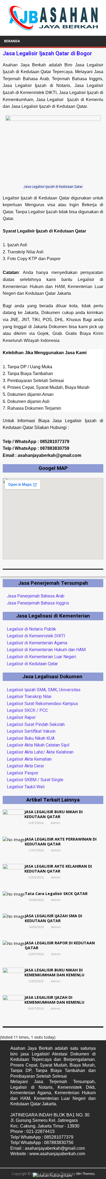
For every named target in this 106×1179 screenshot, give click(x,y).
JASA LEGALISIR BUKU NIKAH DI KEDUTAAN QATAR (53, 814)
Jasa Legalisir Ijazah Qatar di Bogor (47, 53)
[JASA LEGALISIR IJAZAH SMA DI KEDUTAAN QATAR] (14, 916)
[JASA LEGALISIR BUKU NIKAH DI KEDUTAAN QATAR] (13, 822)
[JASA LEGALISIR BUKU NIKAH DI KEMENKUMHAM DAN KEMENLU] (13, 980)
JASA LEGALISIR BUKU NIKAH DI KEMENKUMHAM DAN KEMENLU (54, 972)
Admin (55, 823)
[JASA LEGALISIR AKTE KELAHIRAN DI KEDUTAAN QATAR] (13, 877)
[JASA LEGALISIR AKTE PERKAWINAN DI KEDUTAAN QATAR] (14, 839)
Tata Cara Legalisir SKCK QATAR (56, 893)
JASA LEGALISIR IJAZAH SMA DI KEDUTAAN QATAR (53, 918)
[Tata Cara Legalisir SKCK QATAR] (14, 894)
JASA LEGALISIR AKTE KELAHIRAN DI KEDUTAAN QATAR (58, 869)
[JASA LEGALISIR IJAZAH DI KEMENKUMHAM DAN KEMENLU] (13, 1007)
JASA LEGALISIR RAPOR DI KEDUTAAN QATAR (60, 945)
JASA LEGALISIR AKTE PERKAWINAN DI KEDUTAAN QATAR (60, 841)
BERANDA (12, 41)
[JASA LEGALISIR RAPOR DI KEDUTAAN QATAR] (14, 943)
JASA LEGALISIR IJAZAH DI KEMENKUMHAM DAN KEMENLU (54, 1000)
